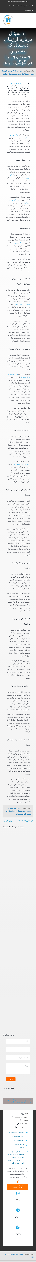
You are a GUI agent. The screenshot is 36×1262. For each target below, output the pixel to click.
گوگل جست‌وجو (15, 83)
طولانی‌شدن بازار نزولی (22, 304)
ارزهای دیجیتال (23, 821)
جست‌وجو (13, 821)
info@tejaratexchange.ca (14, 1)
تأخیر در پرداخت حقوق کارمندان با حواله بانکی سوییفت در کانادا (19, 1101)
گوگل (6, 821)
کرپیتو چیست (16, 243)
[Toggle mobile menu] (31, 17)
